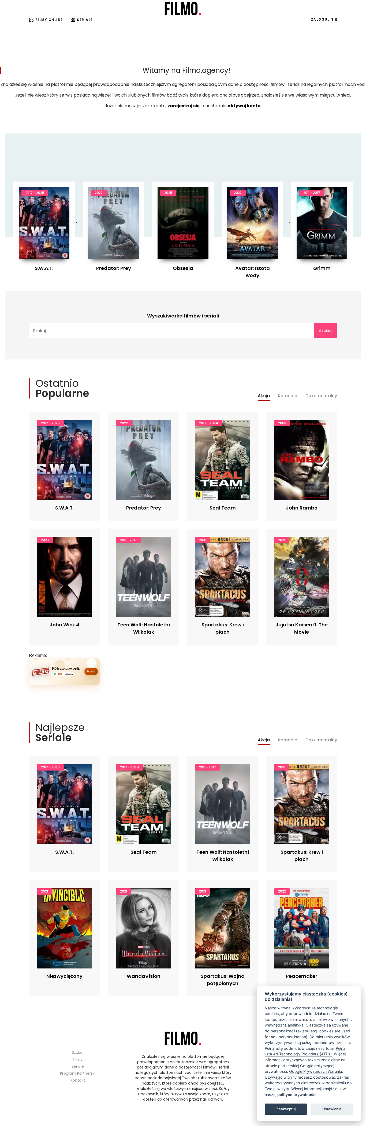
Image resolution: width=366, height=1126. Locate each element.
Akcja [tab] (264, 396)
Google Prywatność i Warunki (315, 1071)
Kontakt (77, 1080)
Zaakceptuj (286, 1109)
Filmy (78, 1059)
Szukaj (325, 330)
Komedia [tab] (287, 396)
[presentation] (76, 222)
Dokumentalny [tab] (321, 396)
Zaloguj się (324, 19)
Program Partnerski (77, 1073)
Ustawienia (331, 1109)
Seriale (85, 19)
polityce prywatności (296, 1094)
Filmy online (49, 19)
